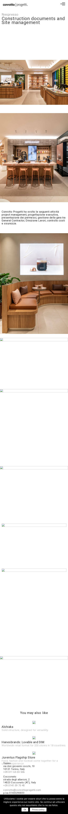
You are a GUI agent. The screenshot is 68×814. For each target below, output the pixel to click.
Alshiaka (7, 726)
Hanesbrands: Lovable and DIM (23, 742)
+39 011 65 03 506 (14, 772)
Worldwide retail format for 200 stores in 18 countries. (34, 745)
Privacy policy (38, 809)
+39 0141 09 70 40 (14, 785)
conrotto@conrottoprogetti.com (22, 790)
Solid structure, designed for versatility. (25, 730)
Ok (25, 809)
